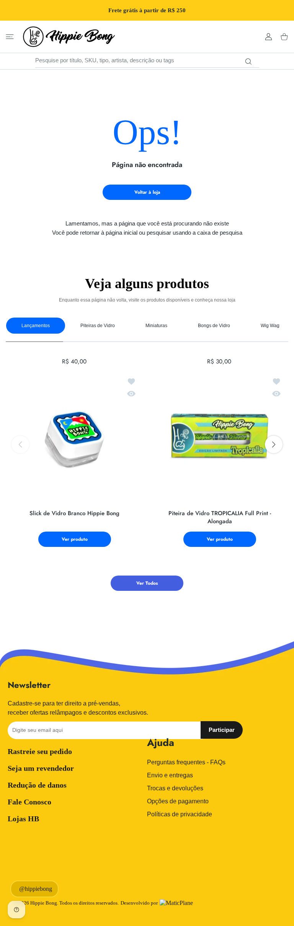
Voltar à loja (147, 192)
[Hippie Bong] (69, 36)
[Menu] (10, 37)
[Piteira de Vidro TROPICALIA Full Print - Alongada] (219, 437)
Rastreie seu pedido (40, 751)
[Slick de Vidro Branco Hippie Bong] (74, 437)
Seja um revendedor (41, 768)
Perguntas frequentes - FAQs (186, 762)
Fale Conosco (29, 802)
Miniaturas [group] (156, 325)
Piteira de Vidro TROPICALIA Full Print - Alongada (219, 517)
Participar (222, 730)
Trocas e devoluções (175, 788)
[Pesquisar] (248, 61)
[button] (274, 444)
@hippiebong (35, 888)
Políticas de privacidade (179, 814)
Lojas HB (23, 818)
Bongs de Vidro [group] (214, 325)
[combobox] (147, 60)
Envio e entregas (170, 775)
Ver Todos (147, 583)
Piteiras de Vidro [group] (97, 325)
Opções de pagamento (178, 801)
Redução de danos (37, 785)
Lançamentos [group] (35, 325)
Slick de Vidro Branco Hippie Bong (74, 513)
